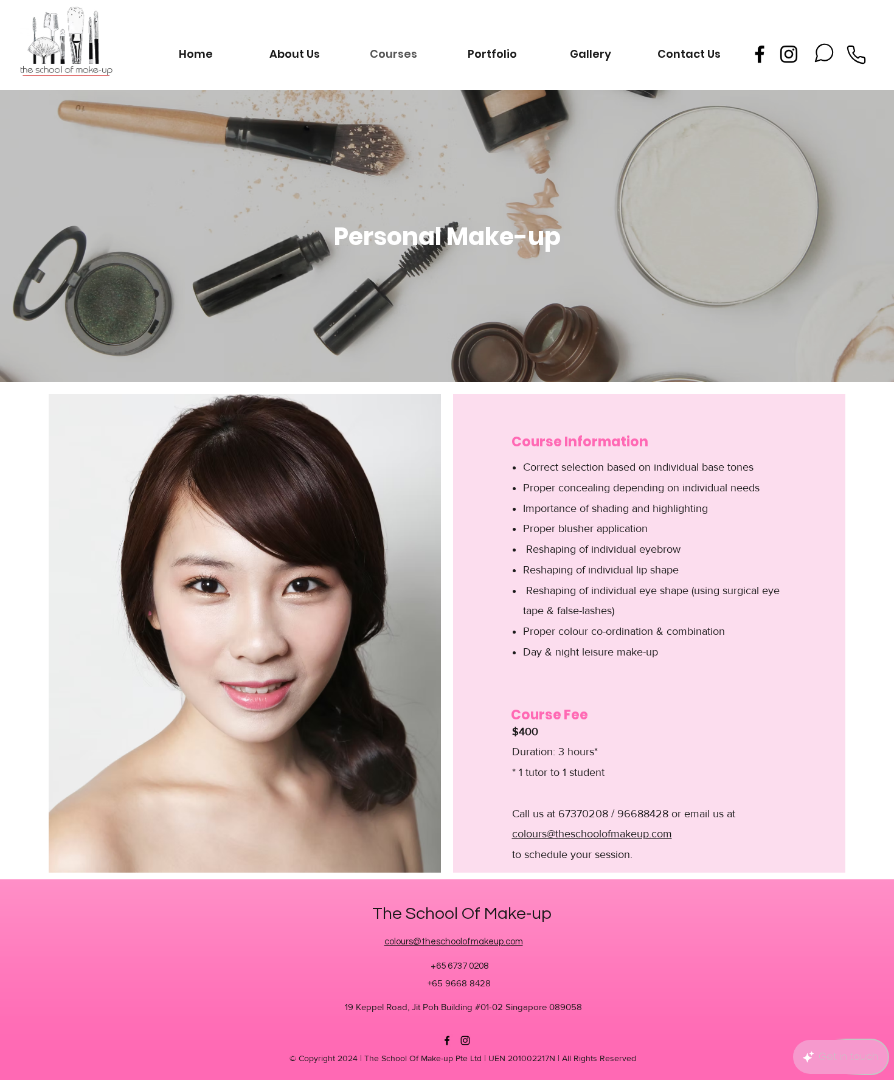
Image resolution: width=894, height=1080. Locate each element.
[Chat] (824, 53)
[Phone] (856, 55)
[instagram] (788, 54)
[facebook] (759, 54)
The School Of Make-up (462, 913)
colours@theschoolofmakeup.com (592, 834)
